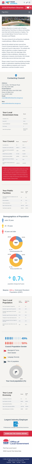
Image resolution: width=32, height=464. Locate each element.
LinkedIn (23, 462)
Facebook (9, 462)
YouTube (18, 462)
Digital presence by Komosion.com (16, 460)
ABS (11, 290)
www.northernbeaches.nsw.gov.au (11, 103)
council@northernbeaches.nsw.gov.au (12, 98)
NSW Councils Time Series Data (12, 451)
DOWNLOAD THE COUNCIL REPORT (16, 433)
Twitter (13, 462)
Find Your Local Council (9, 448)
